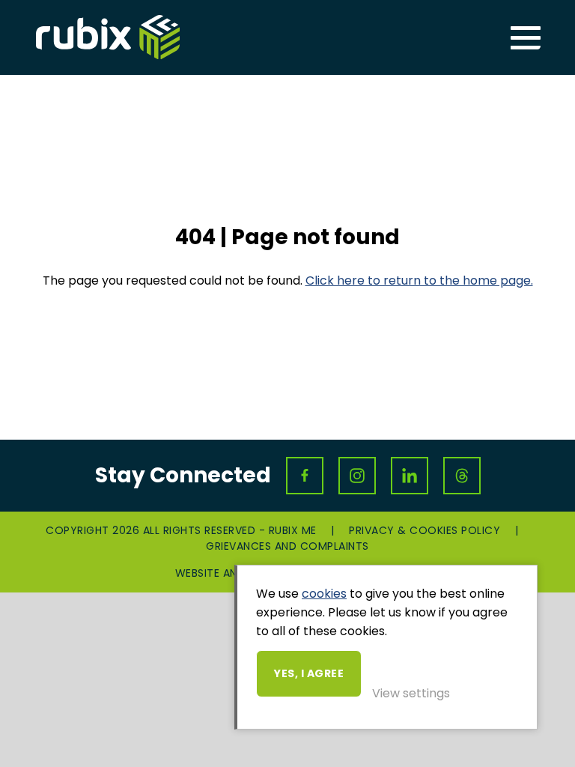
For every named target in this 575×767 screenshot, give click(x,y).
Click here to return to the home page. (419, 280)
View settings (411, 693)
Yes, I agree (309, 673)
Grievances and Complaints (287, 546)
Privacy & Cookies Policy (424, 530)
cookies (324, 593)
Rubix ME (107, 37)
